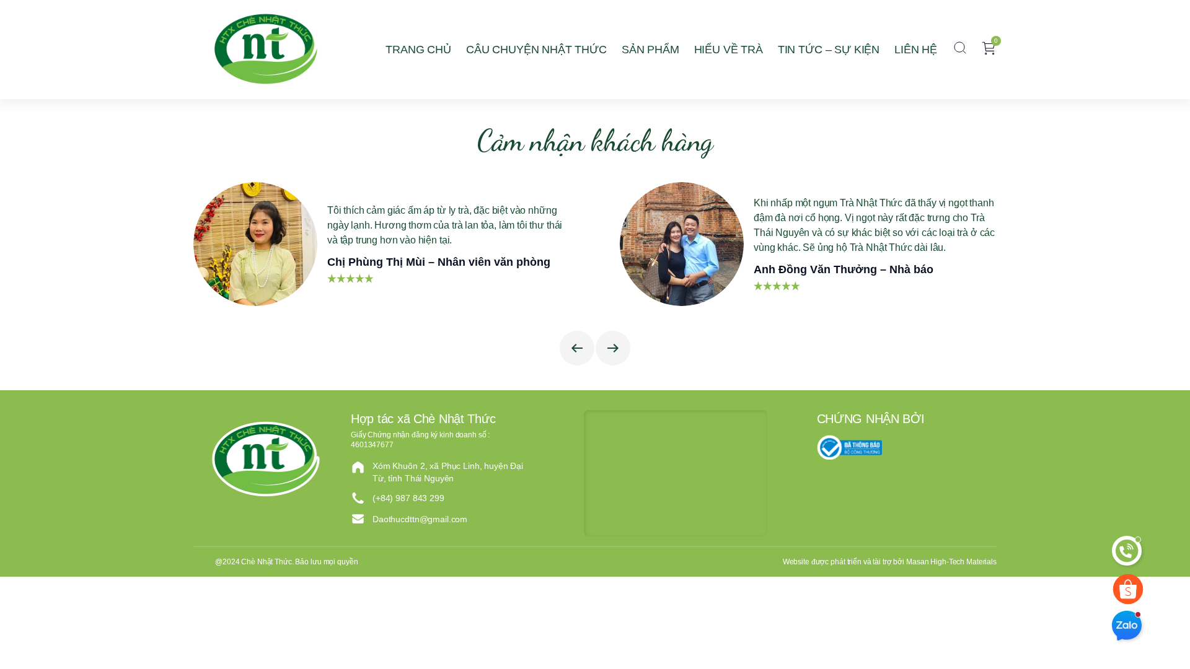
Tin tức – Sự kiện (828, 49)
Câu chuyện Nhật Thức (536, 49)
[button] (960, 50)
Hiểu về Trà (728, 49)
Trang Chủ (418, 49)
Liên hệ (915, 49)
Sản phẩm (650, 49)
